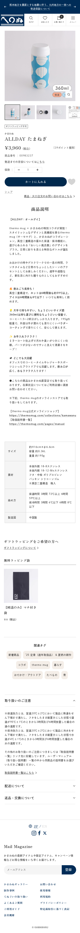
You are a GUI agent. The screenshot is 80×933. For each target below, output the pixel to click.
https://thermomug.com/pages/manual (37, 424)
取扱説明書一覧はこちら (19, 772)
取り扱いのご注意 (18, 700)
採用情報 (45, 890)
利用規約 (45, 896)
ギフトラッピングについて (20, 548)
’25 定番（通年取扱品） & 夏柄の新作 (48, 655)
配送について (14, 786)
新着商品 (14, 655)
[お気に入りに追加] (71, 181)
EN (44, 826)
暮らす (58, 665)
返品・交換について (19, 797)
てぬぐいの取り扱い (16, 896)
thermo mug (40, 665)
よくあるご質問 (13, 903)
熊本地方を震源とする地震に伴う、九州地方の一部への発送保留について (40, 7)
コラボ (22, 665)
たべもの (52, 675)
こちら (41, 162)
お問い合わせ (48, 884)
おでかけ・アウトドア (27, 675)
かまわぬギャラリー (16, 884)
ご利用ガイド (12, 909)
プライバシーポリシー (53, 903)
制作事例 (9, 890)
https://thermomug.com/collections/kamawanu (42, 415)
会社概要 (9, 915)
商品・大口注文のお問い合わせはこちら (48, 196)
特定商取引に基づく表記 (55, 909)
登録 (68, 869)
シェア (9, 192)
